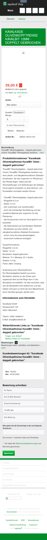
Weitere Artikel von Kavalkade (17, 338)
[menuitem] (7, 10)
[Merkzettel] (28, 10)
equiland (18, 528)
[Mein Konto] (35, 10)
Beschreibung (7, 147)
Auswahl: (9, 112)
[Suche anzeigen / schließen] (22, 10)
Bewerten (20, 130)
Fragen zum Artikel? (13, 336)
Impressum (33, 524)
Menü (10, 10)
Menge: (8, 115)
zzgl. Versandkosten (20, 92)
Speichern (8, 453)
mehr (41, 152)
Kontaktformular (12, 520)
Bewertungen (7, 342)
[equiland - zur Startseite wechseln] (13, 4)
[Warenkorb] (41, 10)
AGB (23, 520)
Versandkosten (12, 512)
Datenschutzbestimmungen (27, 443)
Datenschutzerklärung (18, 524)
